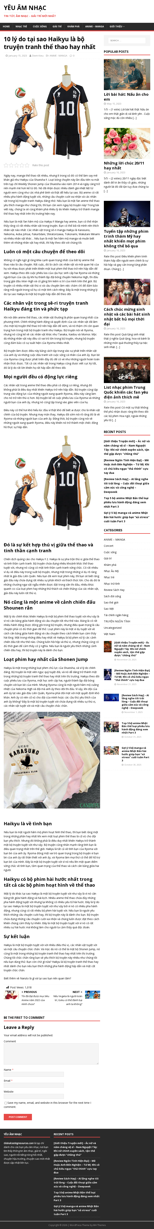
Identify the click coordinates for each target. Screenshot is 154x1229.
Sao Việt (109, 608)
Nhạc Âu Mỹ (111, 571)
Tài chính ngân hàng (116, 615)
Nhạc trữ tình (112, 583)
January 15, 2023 (18, 55)
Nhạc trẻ (21, 26)
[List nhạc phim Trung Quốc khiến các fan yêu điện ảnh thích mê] (127, 381)
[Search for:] (127, 40)
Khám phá (73, 26)
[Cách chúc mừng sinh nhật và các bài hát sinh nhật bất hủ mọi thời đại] (127, 303)
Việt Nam (109, 634)
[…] (135, 118)
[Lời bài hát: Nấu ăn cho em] (127, 87)
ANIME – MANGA (94, 26)
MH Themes (99, 1225)
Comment (10, 1041)
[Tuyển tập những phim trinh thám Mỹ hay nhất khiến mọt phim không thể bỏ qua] (127, 224)
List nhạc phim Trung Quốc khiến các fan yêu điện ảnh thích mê (126, 392)
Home (6, 26)
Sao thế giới (111, 602)
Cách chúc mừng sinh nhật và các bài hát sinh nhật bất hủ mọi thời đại (127, 317)
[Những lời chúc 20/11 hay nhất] (127, 156)
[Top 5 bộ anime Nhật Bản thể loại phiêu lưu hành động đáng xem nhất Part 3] (111, 730)
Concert (108, 546)
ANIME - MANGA (58, 55)
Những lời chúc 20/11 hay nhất (124, 166)
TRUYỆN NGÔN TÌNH (117, 621)
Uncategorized (113, 627)
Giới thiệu (116, 26)
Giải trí (57, 26)
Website (9, 1091)
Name (8, 1069)
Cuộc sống (40, 26)
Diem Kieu (38, 55)
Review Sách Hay (114, 590)
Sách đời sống (112, 596)
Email (7, 1080)
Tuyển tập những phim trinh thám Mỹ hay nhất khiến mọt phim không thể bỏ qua (126, 239)
